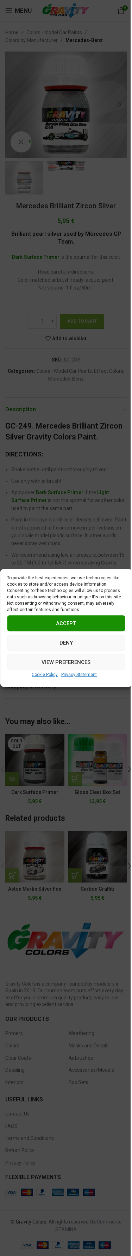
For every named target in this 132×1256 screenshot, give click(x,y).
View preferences (66, 662)
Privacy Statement (79, 674)
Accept (66, 623)
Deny (66, 643)
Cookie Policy (45, 674)
